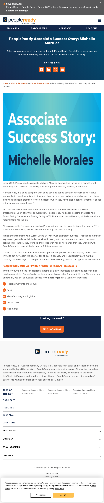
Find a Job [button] (13, 28)
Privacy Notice (52, 476)
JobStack (65, 28)
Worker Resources (19, 83)
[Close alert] (100, 2)
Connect (8, 455)
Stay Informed (11, 447)
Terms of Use (52, 473)
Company (8, 439)
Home (5, 83)
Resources (9, 430)
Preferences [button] (59, 489)
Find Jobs (8, 408)
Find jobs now (52, 329)
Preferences (41, 495)
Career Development (39, 83)
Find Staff (9, 400)
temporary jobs (53, 277)
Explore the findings (17, 10)
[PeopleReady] (20, 20)
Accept (63, 495)
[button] (99, 20)
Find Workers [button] (39, 28)
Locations (91, 28)
